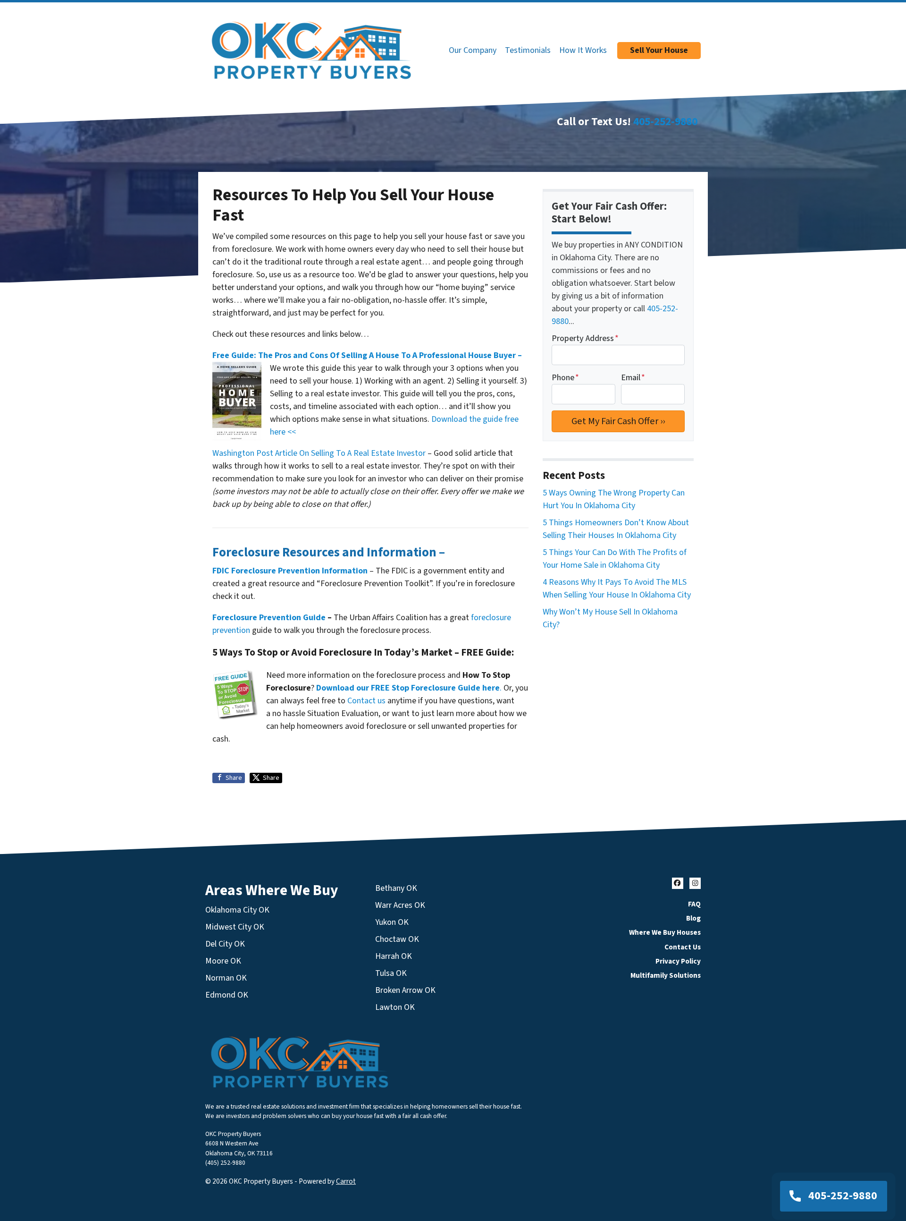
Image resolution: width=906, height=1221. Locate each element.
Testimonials (528, 50)
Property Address (585, 338)
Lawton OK (395, 1007)
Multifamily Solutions (665, 975)
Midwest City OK (234, 927)
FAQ (694, 904)
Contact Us (682, 947)
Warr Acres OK (400, 905)
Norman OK (226, 978)
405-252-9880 (665, 121)
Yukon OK (392, 922)
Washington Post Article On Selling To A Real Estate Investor (320, 453)
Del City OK (225, 944)
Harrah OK (393, 956)
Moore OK (223, 961)
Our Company (472, 50)
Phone (565, 378)
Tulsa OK (391, 973)
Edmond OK (226, 995)
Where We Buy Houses (665, 932)
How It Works (583, 50)
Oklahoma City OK (237, 910)
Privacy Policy (678, 961)
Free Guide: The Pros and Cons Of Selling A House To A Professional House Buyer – (367, 355)
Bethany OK (396, 888)
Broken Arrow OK (405, 990)
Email (633, 378)
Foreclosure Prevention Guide (269, 617)
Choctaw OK (397, 939)
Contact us (366, 701)
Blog (693, 918)
